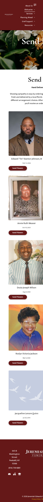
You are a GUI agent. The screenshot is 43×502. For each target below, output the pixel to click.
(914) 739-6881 (14, 468)
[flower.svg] (19, 475)
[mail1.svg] (9, 475)
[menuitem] (30, 6)
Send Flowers (17, 168)
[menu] (35, 4)
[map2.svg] (14, 475)
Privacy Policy (36, 499)
